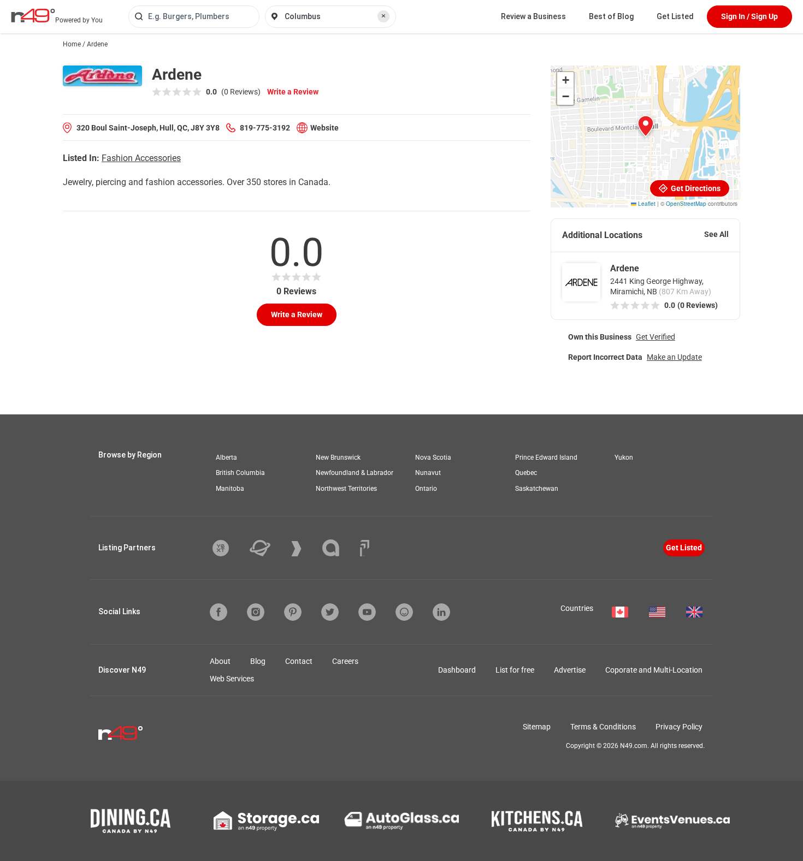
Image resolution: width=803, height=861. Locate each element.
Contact (298, 661)
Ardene (624, 268)
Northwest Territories (346, 488)
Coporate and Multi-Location (653, 670)
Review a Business (533, 16)
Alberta (226, 457)
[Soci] (364, 548)
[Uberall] (268, 548)
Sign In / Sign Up (749, 16)
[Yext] (228, 548)
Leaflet (646, 203)
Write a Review (292, 91)
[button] (645, 126)
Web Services (232, 678)
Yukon (624, 457)
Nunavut (428, 473)
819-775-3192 (265, 127)
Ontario (426, 488)
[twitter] (330, 612)
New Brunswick (338, 457)
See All (716, 234)
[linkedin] (441, 612)
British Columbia (240, 473)
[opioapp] (404, 612)
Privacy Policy (679, 726)
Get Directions (695, 188)
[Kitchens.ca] (536, 821)
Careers (345, 661)
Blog (257, 661)
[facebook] (218, 612)
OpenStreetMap (686, 203)
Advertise (570, 670)
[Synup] (304, 549)
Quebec (526, 473)
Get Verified (655, 336)
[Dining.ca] (130, 820)
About (220, 661)
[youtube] (367, 612)
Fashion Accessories (141, 158)
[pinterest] (293, 612)
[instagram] (256, 612)
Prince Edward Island (546, 457)
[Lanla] (339, 548)
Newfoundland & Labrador (354, 473)
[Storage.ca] (266, 821)
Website (324, 127)
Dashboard (457, 670)
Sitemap (537, 726)
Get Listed (675, 16)
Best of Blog (611, 16)
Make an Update (674, 357)
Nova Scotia (433, 457)
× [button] (383, 16)
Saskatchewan (536, 488)
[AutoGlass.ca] (401, 821)
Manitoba (230, 488)
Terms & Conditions (603, 726)
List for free (514, 670)
